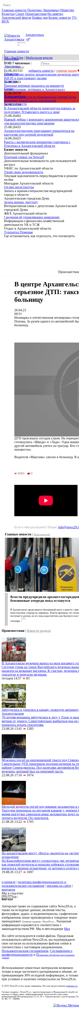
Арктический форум (16, 17)
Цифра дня (40, 17)
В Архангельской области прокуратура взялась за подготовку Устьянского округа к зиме (39, 110)
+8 (27, 39)
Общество (67, 10)
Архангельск (34, 35)
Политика (34, 10)
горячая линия (66, 70)
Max (67, 929)
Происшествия (36, 14)
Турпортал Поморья (18, 232)
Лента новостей (41, 534)
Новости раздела (39, 630)
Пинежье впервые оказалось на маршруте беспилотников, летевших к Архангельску (34, 87)
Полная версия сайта (18, 25)
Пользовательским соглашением (25, 951)
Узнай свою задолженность (23, 172)
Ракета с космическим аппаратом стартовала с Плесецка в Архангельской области (37, 144)
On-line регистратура (19, 187)
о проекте (9, 882)
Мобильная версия (39, 57)
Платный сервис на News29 (24, 157)
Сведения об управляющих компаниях (32, 217)
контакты (8, 889)
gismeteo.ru (72, 986)
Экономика (51, 10)
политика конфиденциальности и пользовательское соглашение (34, 884)
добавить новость (41, 70)
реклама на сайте (59, 886)
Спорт (19, 14)
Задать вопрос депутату (21, 202)
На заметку (55, 14)
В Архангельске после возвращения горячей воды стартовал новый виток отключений (40, 98)
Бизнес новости (59, 17)
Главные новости (14, 10)
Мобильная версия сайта (21, 878)
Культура (8, 14)
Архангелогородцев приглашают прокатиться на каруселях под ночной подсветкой (39, 132)
